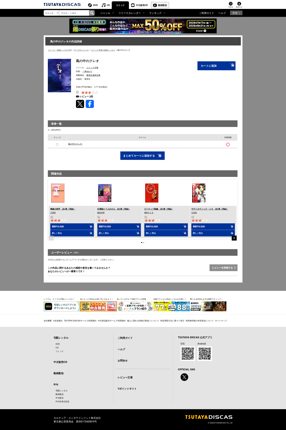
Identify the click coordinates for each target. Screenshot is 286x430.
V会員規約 (57, 320)
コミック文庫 (92, 67)
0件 (91, 96)
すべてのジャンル (81, 50)
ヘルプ (222, 13)
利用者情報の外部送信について (200, 320)
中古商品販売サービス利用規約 (112, 320)
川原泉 (53, 213)
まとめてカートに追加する (139, 155)
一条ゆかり (87, 71)
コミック (120, 5)
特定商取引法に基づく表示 (172, 320)
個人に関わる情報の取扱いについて (143, 320)
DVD (95, 5)
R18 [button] (235, 13)
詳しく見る (57, 233)
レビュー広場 (125, 377)
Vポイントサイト (127, 388)
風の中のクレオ (75, 144)
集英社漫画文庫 (93, 75)
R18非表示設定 (62, 401)
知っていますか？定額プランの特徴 (131, 299)
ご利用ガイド (206, 13)
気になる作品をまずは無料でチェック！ (206, 299)
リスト (230, 7)
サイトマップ (221, 320)
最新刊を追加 (58, 226)
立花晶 (194, 213)
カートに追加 (209, 65)
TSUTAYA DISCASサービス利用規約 (80, 320)
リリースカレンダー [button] (130, 13)
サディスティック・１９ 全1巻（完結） (209, 209)
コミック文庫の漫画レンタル (103, 50)
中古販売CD (142, 5)
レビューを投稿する (223, 267)
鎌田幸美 (101, 213)
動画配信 (162, 5)
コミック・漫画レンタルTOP (60, 50)
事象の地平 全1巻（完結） (62, 209)
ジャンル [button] (105, 13)
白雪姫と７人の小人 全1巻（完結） (113, 209)
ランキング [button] (155, 13)
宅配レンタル (62, 390)
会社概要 (48, 320)
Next (234, 238)
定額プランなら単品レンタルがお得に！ (169, 299)
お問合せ (123, 360)
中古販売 (60, 397)
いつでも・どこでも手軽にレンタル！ (59, 299)
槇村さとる (148, 213)
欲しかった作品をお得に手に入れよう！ (96, 299)
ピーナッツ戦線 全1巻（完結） (158, 209)
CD (108, 5)
